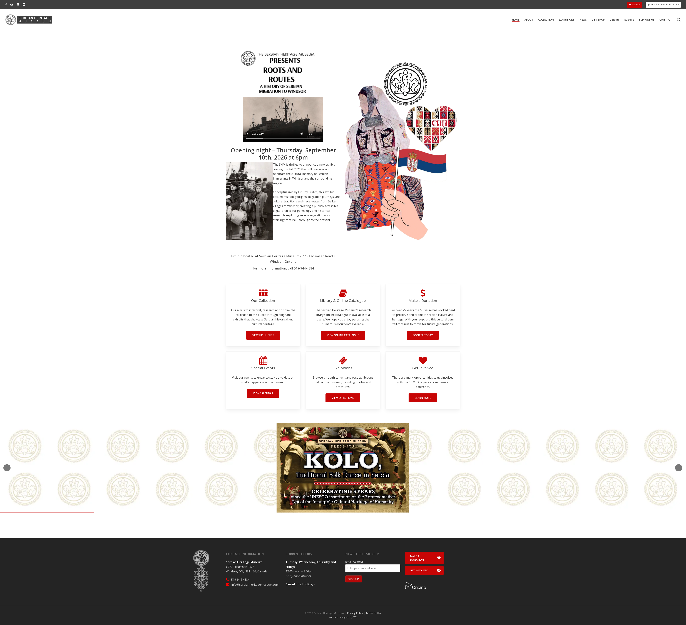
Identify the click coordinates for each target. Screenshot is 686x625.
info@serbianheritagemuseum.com (255, 585)
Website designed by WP (343, 617)
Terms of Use (374, 613)
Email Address (354, 561)
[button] (263, 335)
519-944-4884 (240, 580)
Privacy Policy (355, 613)
